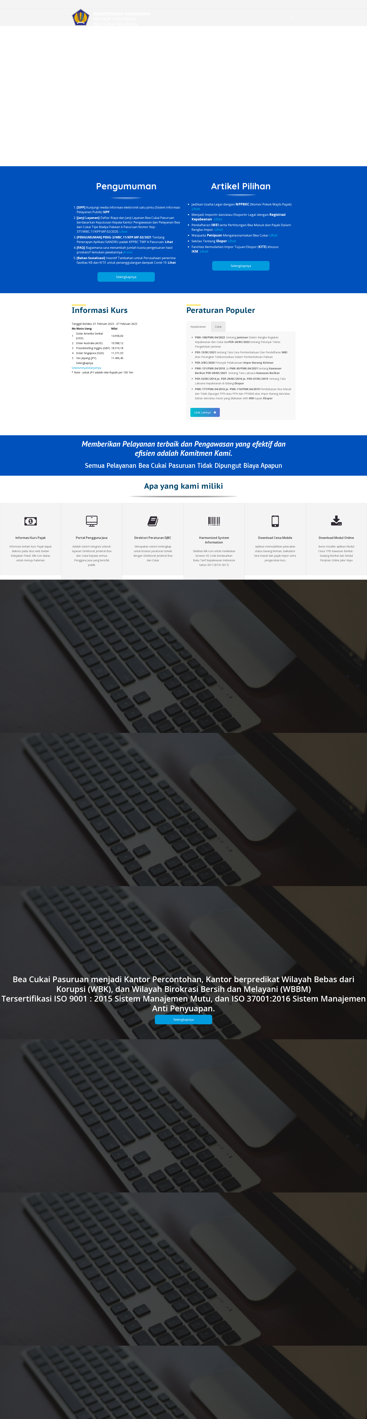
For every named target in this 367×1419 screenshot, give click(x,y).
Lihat (123, 231)
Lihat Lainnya (202, 412)
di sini (127, 252)
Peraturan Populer (220, 310)
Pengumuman (126, 186)
